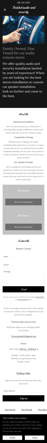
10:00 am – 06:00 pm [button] (27, 349)
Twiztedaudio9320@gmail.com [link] (23, 336)
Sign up (24, 398)
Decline (12, 437)
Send (23, 289)
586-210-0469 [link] (23, 2)
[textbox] (23, 255)
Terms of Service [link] (23, 299)
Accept (34, 437)
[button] (6, 9)
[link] (23, 9)
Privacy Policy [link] (40, 297)
